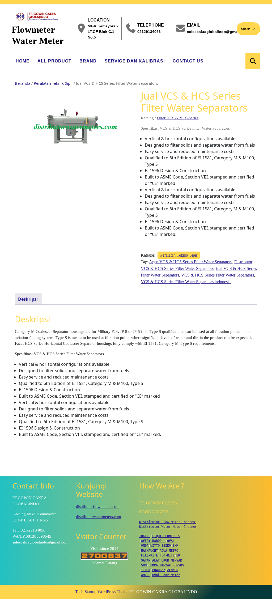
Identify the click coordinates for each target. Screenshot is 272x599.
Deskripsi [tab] (28, 299)
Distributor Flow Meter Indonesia (169, 522)
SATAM (145, 560)
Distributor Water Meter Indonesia (170, 527)
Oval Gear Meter (166, 575)
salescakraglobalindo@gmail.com (217, 31)
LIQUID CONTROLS (166, 536)
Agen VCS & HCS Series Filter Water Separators (190, 262)
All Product (54, 61)
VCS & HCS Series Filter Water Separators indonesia (186, 281)
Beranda (22, 83)
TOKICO (144, 536)
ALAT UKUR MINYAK (167, 560)
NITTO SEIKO (160, 545)
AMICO (145, 575)
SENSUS (178, 565)
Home (22, 61)
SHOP (243, 26)
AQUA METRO (169, 551)
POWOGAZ (158, 570)
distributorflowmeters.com (98, 506)
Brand (88, 61)
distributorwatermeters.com (98, 517)
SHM (175, 545)
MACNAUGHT (149, 551)
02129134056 (149, 31)
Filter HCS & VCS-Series (177, 118)
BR (178, 555)
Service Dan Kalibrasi (135, 61)
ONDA (144, 545)
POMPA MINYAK (159, 565)
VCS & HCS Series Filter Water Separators (217, 275)
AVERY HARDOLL (153, 541)
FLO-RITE (167, 555)
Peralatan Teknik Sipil (53, 83)
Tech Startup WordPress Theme (101, 591)
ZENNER (172, 570)
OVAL (171, 541)
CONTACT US (188, 61)
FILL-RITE (149, 555)
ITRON (145, 570)
